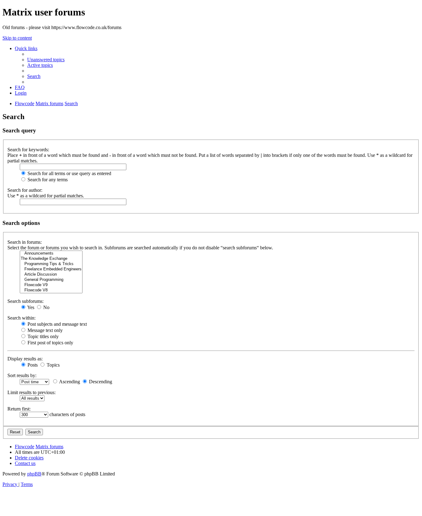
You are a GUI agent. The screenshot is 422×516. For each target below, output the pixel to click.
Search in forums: (24, 242)
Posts (32, 365)
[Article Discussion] (51, 274)
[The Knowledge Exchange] (51, 258)
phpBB (34, 473)
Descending (100, 381)
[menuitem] (46, 59)
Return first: (19, 408)
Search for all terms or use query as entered (68, 173)
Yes (30, 307)
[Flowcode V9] (51, 285)
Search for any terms (47, 179)
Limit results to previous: (31, 392)
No (45, 307)
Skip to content (17, 38)
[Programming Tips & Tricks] (51, 264)
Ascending (69, 381)
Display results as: (25, 358)
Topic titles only (42, 336)
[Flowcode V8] (51, 290)
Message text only (44, 330)
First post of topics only (49, 342)
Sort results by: (21, 375)
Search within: (21, 317)
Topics (52, 365)
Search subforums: (25, 301)
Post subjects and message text (56, 324)
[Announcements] (51, 253)
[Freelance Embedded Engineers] (51, 269)
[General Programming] (51, 279)
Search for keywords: (28, 149)
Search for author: (24, 190)
